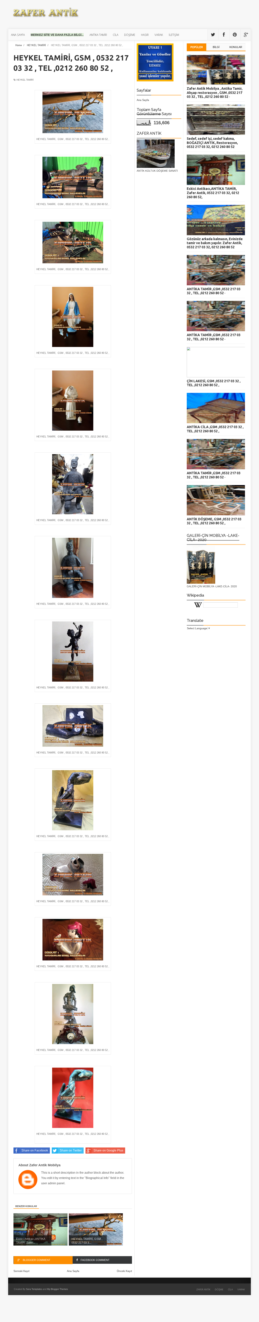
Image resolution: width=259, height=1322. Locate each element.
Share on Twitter (71, 1150)
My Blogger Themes (57, 1289)
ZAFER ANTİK (203, 1289)
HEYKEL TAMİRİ (25, 80)
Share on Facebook (34, 1150)
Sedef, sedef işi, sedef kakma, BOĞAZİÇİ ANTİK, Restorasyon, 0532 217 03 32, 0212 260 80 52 (212, 143)
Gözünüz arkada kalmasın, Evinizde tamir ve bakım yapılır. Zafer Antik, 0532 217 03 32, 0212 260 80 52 (215, 243)
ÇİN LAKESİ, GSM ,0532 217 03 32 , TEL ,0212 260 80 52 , (213, 383)
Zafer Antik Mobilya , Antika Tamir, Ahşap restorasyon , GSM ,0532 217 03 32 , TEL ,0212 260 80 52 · (214, 92)
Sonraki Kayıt (21, 1270)
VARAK (241, 1289)
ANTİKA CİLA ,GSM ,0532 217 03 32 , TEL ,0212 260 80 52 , (215, 429)
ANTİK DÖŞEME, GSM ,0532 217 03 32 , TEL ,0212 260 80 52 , (214, 521)
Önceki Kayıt (124, 1270)
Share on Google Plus (108, 1150)
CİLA (230, 1289)
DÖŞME (219, 1289)
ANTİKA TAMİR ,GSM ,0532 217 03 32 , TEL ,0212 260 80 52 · (213, 291)
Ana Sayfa (143, 99)
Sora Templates (34, 1289)
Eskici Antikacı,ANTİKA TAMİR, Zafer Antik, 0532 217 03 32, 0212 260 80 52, (213, 193)
